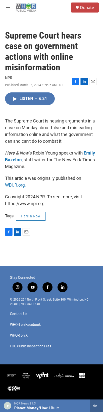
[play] (7, 405)
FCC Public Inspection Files (30, 346)
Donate (87, 7)
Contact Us (18, 314)
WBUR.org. (15, 185)
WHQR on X (19, 335)
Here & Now (30, 216)
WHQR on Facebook (25, 325)
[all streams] (96, 405)
